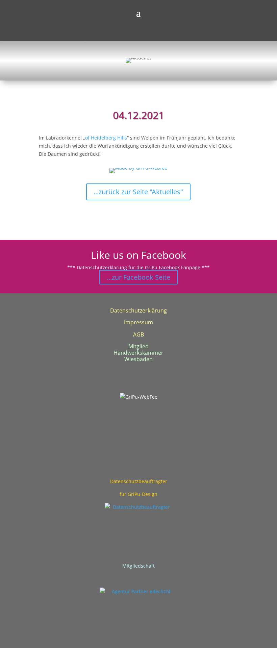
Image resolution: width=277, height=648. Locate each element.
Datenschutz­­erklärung (138, 310)
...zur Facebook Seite (138, 277)
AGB (138, 334)
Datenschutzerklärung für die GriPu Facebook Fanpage (138, 267)
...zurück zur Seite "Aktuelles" (138, 191)
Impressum (138, 322)
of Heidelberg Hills (106, 137)
